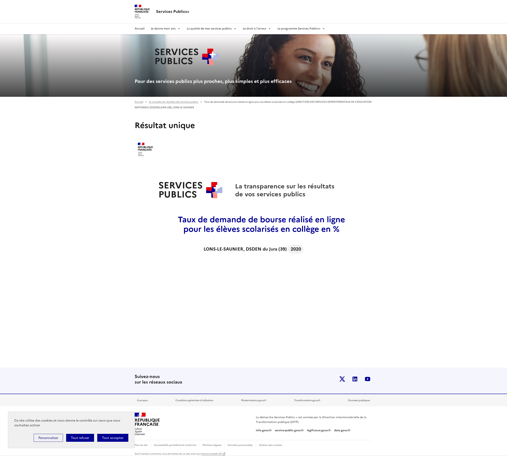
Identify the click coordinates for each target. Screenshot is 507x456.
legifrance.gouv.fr (319, 430)
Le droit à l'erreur (254, 29)
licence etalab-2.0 (212, 454)
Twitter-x (342, 379)
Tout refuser (80, 437)
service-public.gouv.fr (289, 430)
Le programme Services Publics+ (298, 29)
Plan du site (141, 445)
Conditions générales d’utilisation (194, 400)
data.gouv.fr (342, 430)
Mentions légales (212, 445)
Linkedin (355, 379)
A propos (142, 400)
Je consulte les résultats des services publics (173, 102)
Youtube (367, 379)
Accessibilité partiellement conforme (175, 445)
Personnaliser (48, 437)
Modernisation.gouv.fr (253, 400)
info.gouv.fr (264, 430)
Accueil (140, 29)
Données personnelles (240, 445)
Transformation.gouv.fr (307, 400)
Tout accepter (113, 437)
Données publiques (359, 400)
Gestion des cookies (270, 445)
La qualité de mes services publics (209, 29)
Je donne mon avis (163, 29)
